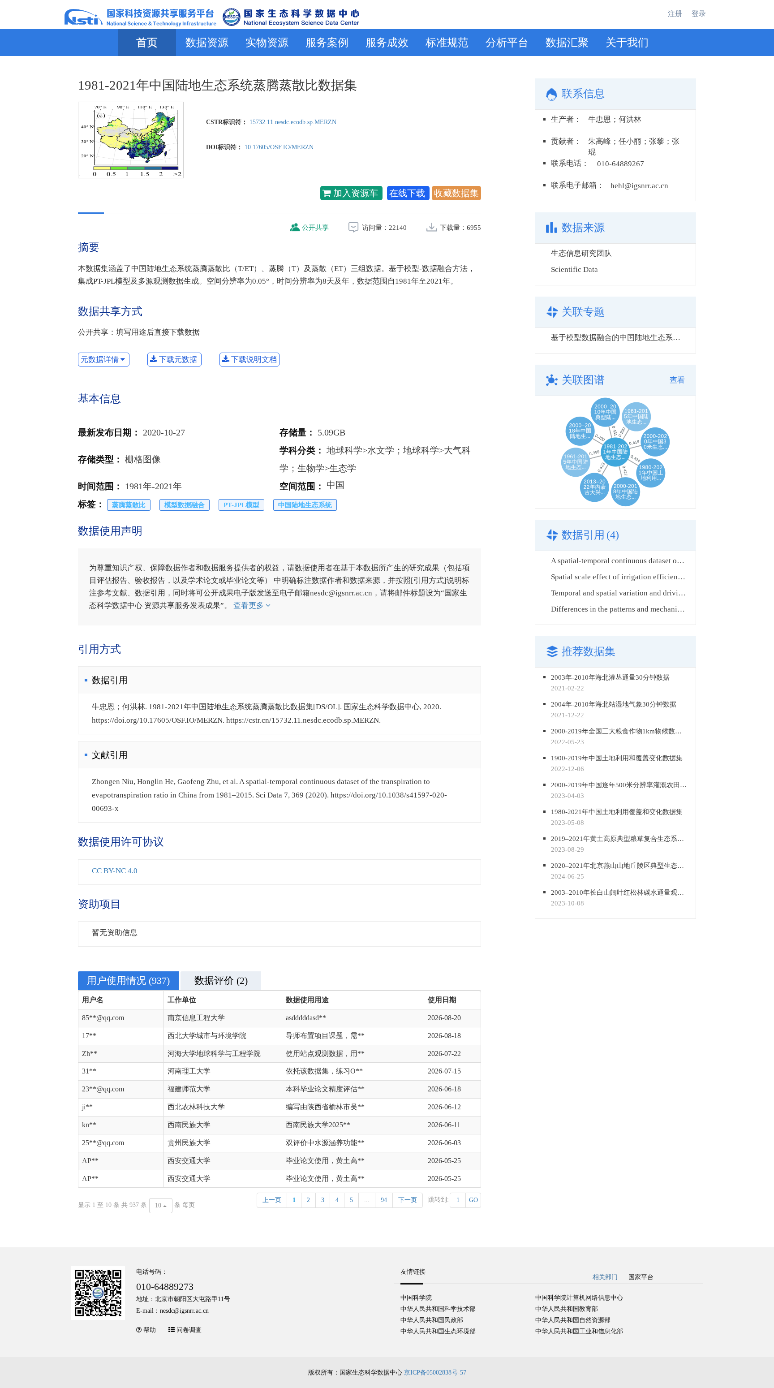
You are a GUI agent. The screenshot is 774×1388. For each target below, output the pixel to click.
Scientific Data (574, 269)
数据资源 (206, 42)
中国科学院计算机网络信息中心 (579, 1297)
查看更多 (249, 605)
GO (473, 1200)
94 (384, 1200)
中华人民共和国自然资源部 (573, 1320)
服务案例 (326, 42)
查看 (677, 380)
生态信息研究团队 (581, 253)
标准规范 (447, 42)
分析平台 (507, 42)
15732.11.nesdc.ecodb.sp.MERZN (292, 122)
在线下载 (408, 193)
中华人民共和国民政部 (431, 1320)
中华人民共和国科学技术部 (438, 1309)
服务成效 (387, 42)
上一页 (271, 1200)
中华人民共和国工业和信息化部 (579, 1331)
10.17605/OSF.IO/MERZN (279, 147)
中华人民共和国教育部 (566, 1309)
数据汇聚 (567, 42)
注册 (675, 13)
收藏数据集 (456, 193)
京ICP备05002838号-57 (435, 1372)
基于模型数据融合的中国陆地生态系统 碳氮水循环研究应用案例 (658, 337)
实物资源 (266, 42)
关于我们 (627, 42)
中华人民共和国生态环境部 (438, 1331)
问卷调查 (189, 1330)
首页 (147, 42)
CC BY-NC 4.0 (115, 870)
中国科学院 (416, 1297)
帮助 (149, 1330)
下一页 (407, 1200)
